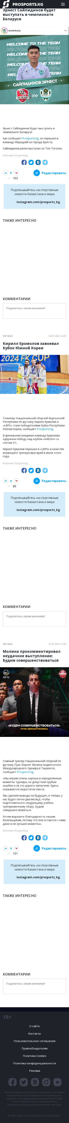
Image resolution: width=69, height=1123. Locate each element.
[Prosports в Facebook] (12, 1082)
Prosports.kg (30, 138)
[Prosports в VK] (35, 1082)
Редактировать (54, 173)
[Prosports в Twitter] (24, 1082)
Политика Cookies (34, 1056)
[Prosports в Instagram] (46, 1082)
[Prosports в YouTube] (57, 1082)
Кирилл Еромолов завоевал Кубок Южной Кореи (31, 345)
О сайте (34, 1026)
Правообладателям (34, 1048)
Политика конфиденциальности (34, 1063)
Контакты (34, 1033)
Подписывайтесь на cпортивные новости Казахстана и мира (35, 196)
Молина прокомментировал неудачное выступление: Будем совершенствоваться (32, 656)
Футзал (8, 336)
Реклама (34, 1070)
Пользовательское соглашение (35, 1041)
